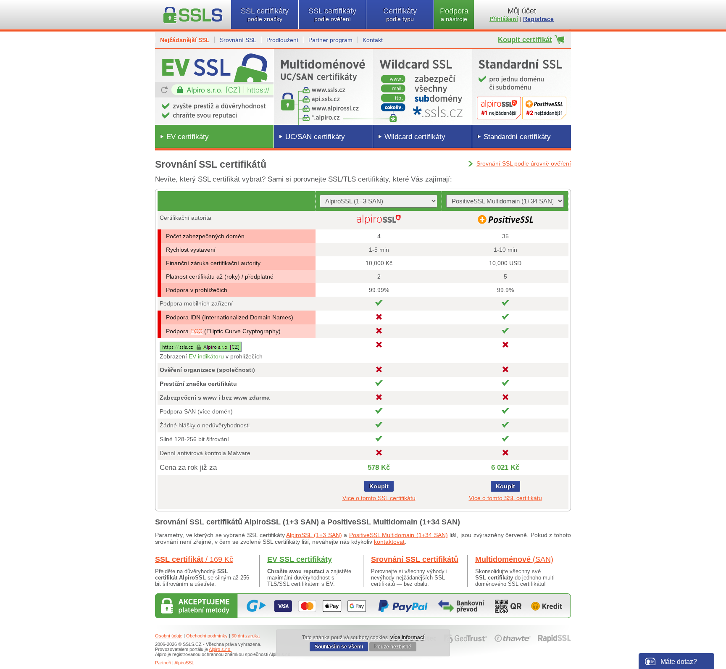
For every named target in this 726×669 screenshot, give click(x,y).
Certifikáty (400, 14)
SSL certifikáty (265, 14)
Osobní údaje (168, 635)
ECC (196, 331)
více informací (407, 637)
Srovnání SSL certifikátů (414, 559)
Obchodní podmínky (207, 635)
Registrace (538, 19)
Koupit (379, 486)
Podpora (454, 14)
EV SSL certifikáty (299, 559)
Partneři (163, 662)
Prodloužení (282, 40)
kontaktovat (389, 541)
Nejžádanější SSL (185, 40)
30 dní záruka (245, 635)
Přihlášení (503, 19)
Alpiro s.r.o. (220, 649)
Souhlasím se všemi (339, 647)
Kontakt (373, 40)
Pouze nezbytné (392, 647)
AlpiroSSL (184, 662)
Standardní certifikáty (517, 137)
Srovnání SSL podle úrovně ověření (523, 163)
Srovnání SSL (238, 40)
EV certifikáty (187, 137)
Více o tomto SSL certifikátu (379, 498)
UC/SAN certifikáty (315, 137)
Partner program (330, 40)
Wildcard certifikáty (414, 137)
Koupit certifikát (525, 40)
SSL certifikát (194, 559)
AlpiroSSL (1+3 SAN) (314, 535)
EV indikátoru (206, 356)
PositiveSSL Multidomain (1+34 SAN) (398, 535)
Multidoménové (514, 559)
